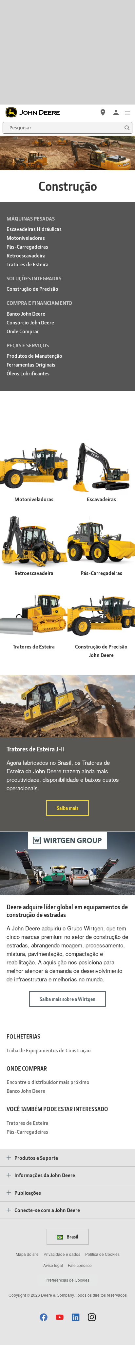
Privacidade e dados (62, 1254)
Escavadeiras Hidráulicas (34, 228)
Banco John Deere (26, 313)
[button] (44, 1317)
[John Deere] (36, 112)
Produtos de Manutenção (34, 355)
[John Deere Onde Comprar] (102, 112)
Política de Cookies (102, 1254)
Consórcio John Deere (30, 322)
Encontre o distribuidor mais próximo (48, 1081)
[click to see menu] (127, 112)
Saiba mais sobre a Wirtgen (67, 999)
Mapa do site (27, 1254)
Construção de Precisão (32, 288)
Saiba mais (67, 808)
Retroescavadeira (26, 255)
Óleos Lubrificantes (28, 373)
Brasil (72, 1236)
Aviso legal (53, 1265)
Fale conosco (80, 1265)
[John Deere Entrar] (116, 112)
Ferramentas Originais (31, 364)
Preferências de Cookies (67, 1280)
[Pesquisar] (126, 128)
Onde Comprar (23, 331)
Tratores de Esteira (27, 264)
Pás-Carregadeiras (27, 246)
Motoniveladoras (26, 237)
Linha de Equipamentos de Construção (49, 1050)
